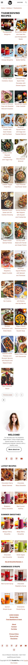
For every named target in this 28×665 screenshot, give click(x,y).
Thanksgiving (17, 8)
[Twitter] (21, 645)
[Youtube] (21, 459)
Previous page (7, 395)
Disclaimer (14, 638)
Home (3, 8)
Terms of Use (14, 636)
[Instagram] (11, 459)
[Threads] (14, 650)
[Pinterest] (16, 459)
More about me (14, 449)
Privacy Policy (14, 634)
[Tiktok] (16, 645)
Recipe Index (14, 617)
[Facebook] (6, 459)
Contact (14, 626)
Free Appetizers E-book (14, 619)
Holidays (9, 8)
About (14, 624)
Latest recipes (14, 615)
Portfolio (14, 629)
